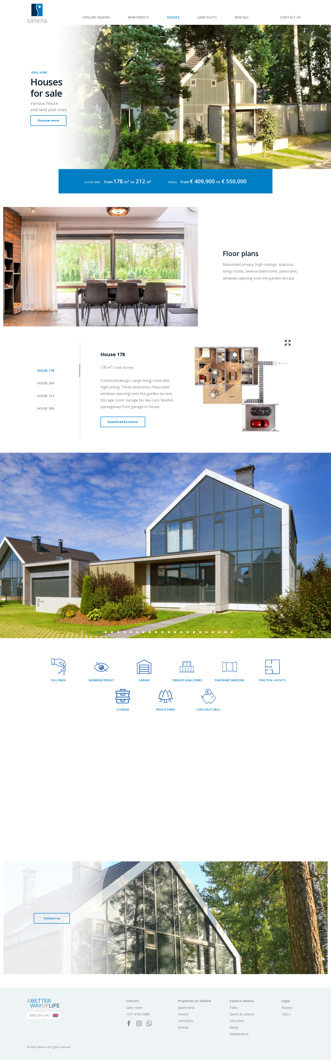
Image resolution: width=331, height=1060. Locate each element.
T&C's (285, 1014)
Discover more (48, 120)
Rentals (242, 17)
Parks (87, 20)
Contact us (290, 17)
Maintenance (185, 20)
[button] (82, 632)
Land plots (207, 17)
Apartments (138, 17)
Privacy (286, 1008)
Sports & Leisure (112, 20)
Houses (173, 17)
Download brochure (123, 422)
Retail (162, 20)
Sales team (134, 1008)
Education (237, 1021)
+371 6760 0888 (138, 1014)
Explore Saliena (96, 17)
